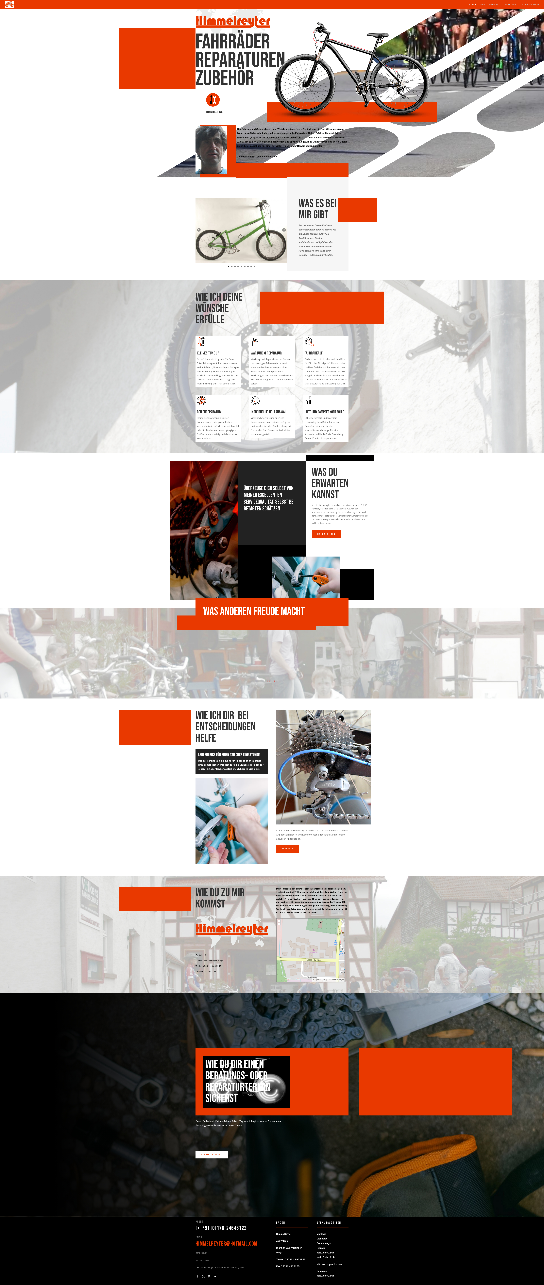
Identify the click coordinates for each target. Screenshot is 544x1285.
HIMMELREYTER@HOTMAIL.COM (227, 1243)
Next (284, 230)
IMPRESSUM (510, 4)
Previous (199, 230)
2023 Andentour (529, 4)
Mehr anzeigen (326, 534)
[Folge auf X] (203, 1276)
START (472, 4)
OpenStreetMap (321, 979)
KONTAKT (494, 4)
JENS (482, 4)
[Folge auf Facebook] (198, 1276)
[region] (241, 231)
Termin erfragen (211, 1154)
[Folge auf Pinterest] (209, 1276)
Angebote (288, 849)
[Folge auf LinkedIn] (214, 1276)
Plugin (341, 979)
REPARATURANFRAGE (214, 112)
